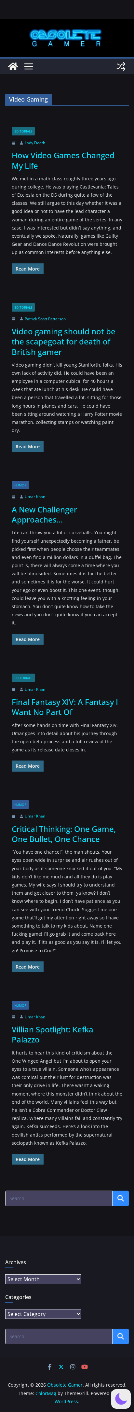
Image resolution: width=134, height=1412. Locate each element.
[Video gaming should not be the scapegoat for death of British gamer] (67, 298)
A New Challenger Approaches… (44, 514)
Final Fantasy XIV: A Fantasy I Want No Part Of (65, 706)
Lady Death (35, 143)
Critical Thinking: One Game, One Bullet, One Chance (64, 833)
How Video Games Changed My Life (63, 160)
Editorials (23, 131)
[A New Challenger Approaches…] (67, 476)
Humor (20, 485)
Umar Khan (35, 496)
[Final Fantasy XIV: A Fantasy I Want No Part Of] (67, 669)
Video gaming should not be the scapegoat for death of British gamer (63, 341)
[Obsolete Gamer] (13, 66)
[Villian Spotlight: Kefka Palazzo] (67, 996)
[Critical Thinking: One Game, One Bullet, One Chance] (67, 796)
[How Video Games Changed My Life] (67, 122)
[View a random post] (121, 66)
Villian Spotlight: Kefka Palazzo (52, 1034)
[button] (121, 1399)
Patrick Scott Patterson (45, 319)
